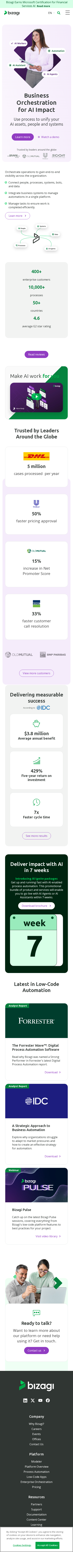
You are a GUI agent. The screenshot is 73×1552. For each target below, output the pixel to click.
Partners (36, 1504)
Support (36, 1509)
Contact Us (36, 1444)
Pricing (36, 1487)
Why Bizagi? (36, 1424)
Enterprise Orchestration (36, 1482)
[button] (58, 13)
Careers (37, 1429)
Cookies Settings (22, 1545)
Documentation (37, 1514)
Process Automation (36, 1472)
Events (36, 1434)
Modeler (36, 1461)
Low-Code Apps (37, 1477)
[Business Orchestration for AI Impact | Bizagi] (12, 13)
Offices (36, 1439)
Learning (36, 1525)
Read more (44, 6)
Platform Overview (36, 1466)
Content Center (36, 1519)
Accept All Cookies (47, 1545)
